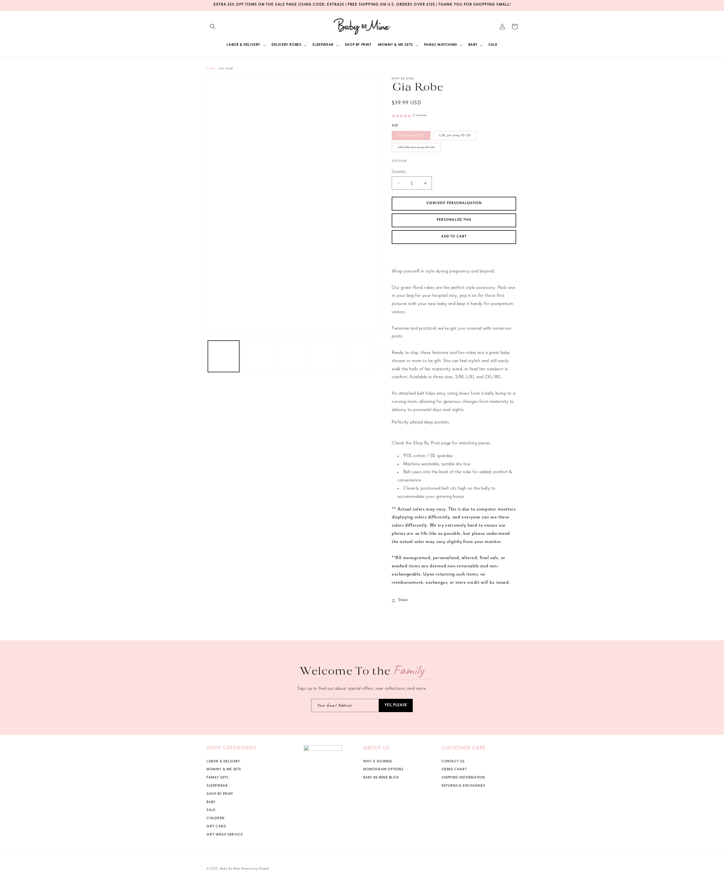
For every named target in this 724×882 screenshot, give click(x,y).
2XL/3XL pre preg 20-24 (419, 149)
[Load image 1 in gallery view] (223, 356)
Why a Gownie (377, 762)
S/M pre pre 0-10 (411, 135)
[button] (212, 26)
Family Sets (217, 778)
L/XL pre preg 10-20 (455, 135)
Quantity (399, 172)
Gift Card (216, 827)
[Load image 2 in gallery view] (257, 356)
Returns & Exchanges (463, 786)
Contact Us (453, 762)
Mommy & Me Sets (223, 769)
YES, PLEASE (395, 705)
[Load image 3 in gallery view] (292, 356)
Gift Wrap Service (224, 835)
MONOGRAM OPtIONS (383, 769)
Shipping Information (463, 778)
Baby (211, 802)
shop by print (219, 794)
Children (215, 818)
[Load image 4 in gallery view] (326, 356)
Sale (210, 810)
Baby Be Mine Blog (381, 778)
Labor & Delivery (223, 762)
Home (210, 69)
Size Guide (399, 161)
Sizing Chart (454, 769)
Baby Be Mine (230, 868)
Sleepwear (217, 786)
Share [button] (403, 600)
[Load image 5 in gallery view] (360, 356)
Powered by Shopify (255, 868)
